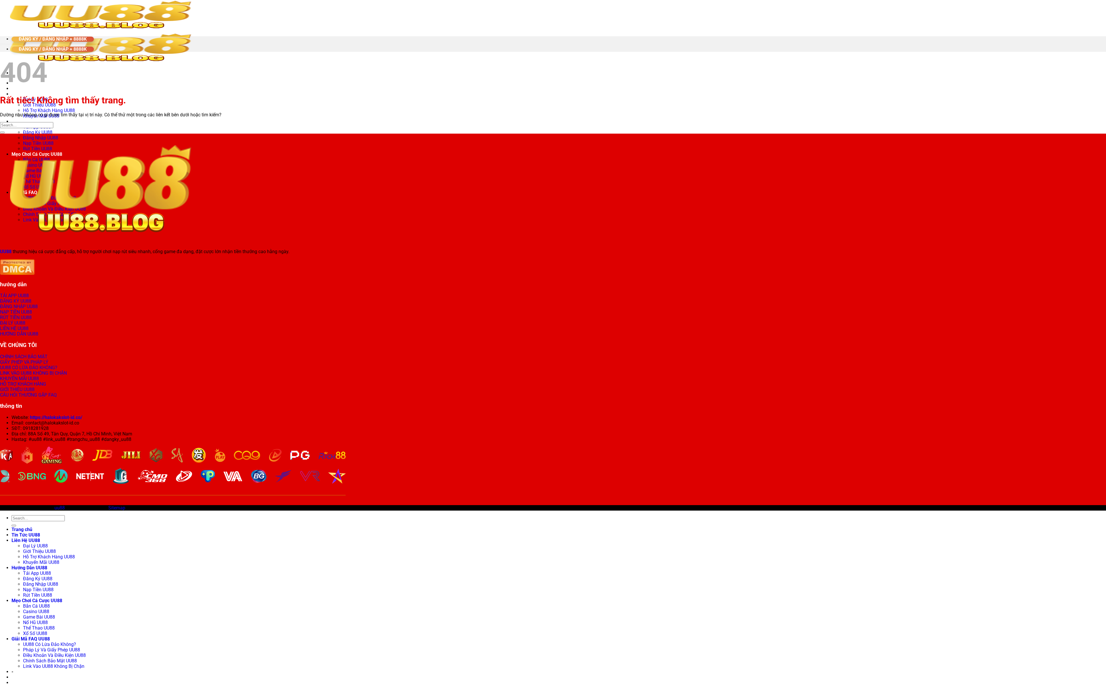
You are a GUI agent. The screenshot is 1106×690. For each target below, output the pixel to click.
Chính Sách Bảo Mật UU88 (50, 661)
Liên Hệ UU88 (26, 94)
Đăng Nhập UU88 (40, 138)
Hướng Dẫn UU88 (29, 121)
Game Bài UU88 (39, 617)
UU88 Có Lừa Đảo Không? (49, 644)
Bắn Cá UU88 (36, 606)
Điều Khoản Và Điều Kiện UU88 (54, 655)
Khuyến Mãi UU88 (41, 562)
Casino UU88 (36, 611)
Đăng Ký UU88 (37, 132)
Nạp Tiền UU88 (38, 589)
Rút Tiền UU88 (37, 595)
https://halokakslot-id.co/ (56, 417)
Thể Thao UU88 (39, 628)
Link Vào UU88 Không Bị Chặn (53, 666)
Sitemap (116, 508)
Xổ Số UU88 (35, 633)
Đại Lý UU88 (35, 546)
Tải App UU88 (37, 573)
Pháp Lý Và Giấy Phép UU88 (51, 650)
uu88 (59, 508)
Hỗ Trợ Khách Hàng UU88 (49, 110)
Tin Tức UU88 (26, 535)
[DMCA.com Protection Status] (17, 273)
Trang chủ (22, 529)
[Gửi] (2, 132)
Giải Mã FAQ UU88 (31, 639)
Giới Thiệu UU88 (39, 551)
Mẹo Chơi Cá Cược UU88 (37, 600)
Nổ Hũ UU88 (35, 622)
